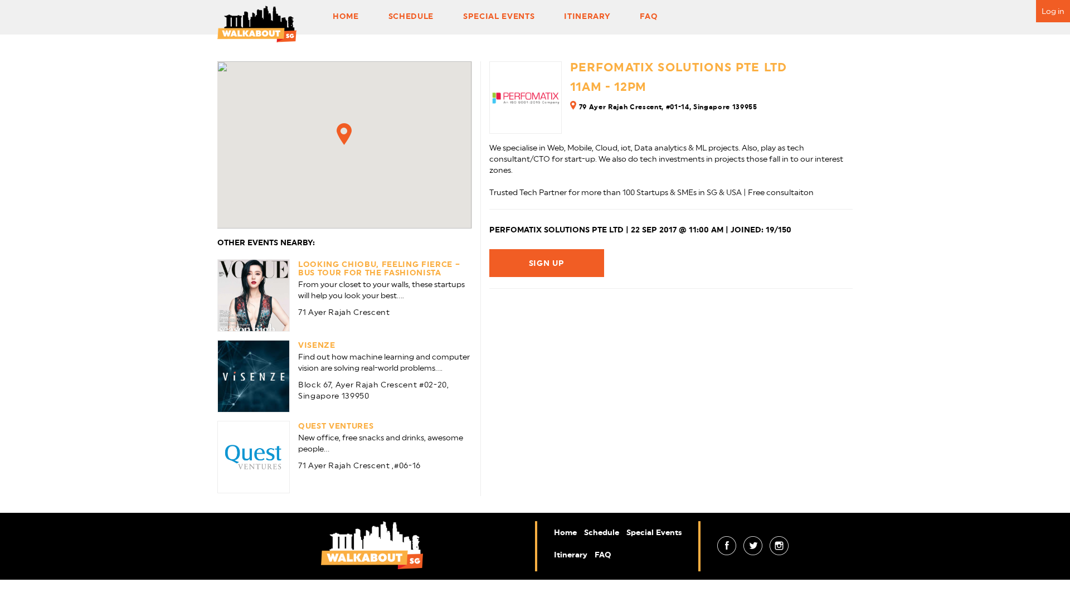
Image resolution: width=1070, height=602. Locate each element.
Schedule (411, 16)
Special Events (498, 16)
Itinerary (587, 16)
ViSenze (316, 345)
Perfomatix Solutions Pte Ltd (678, 67)
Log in (1053, 11)
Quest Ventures (335, 425)
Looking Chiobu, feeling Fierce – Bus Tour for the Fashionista (379, 268)
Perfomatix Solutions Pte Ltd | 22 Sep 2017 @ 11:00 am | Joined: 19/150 (640, 229)
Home (346, 16)
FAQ (649, 16)
